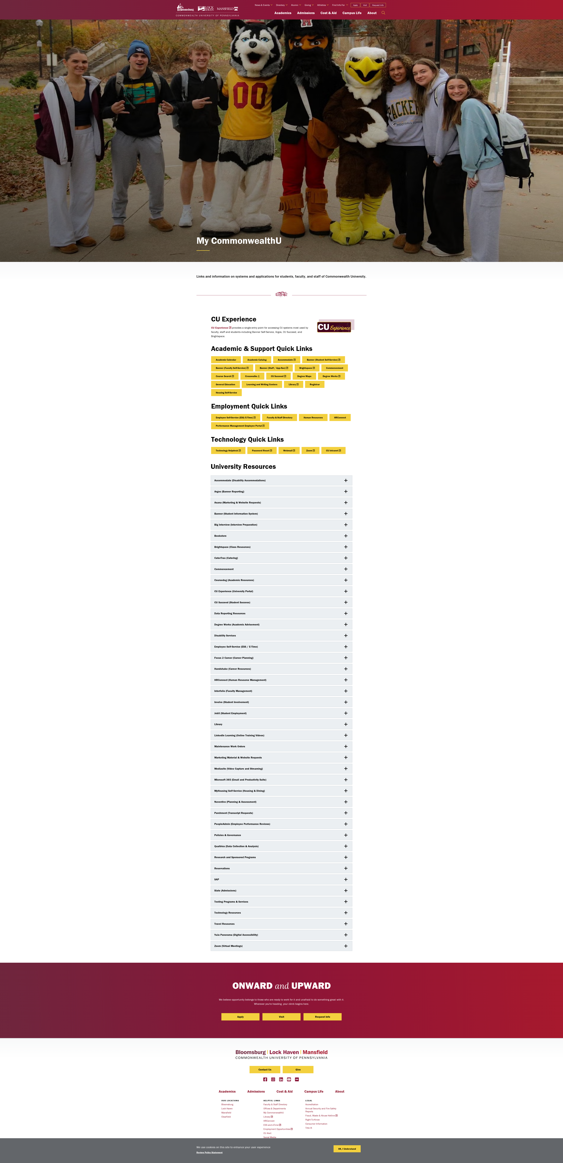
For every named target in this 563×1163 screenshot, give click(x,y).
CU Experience (219, 327)
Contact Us (264, 1069)
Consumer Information (316, 1123)
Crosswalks (251, 376)
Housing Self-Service (226, 392)
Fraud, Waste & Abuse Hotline (320, 1115)
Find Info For (338, 5)
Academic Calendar (226, 359)
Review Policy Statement (209, 1152)
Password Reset (260, 450)
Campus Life (352, 13)
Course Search (223, 376)
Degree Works (330, 376)
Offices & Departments (274, 1108)
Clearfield (226, 1116)
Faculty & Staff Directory (279, 417)
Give (298, 1069)
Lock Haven (227, 1108)
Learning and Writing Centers (261, 384)
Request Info (378, 5)
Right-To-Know (312, 1119)
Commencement (334, 367)
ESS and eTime (270, 1124)
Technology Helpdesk (227, 450)
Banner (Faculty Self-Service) (231, 367)
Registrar (315, 384)
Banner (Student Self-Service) (322, 359)
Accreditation (311, 1104)
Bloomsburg (227, 1104)
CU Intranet (332, 450)
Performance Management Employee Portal (239, 425)
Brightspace (305, 367)
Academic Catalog (257, 359)
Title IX (308, 1127)
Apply (355, 5)
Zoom (309, 450)
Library (292, 384)
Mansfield (226, 1112)
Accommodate (285, 359)
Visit (365, 5)
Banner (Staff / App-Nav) (272, 367)
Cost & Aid (328, 13)
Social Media (269, 1137)
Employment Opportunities (276, 1129)
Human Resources (313, 417)
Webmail (287, 450)
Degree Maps (304, 376)
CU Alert (267, 1133)
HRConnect (340, 417)
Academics (282, 13)
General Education (225, 384)
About (372, 13)
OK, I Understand (347, 1148)
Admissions (306, 13)
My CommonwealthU (273, 1112)
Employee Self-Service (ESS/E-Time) (234, 417)
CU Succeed (277, 376)
